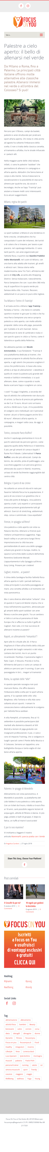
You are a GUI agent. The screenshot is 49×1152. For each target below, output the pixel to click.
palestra (18, 1060)
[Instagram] (14, 1003)
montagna (37, 1056)
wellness (20, 1078)
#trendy (29, 987)
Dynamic (9, 1038)
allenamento (26, 1020)
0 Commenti (11, 907)
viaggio (29, 1074)
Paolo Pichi (29, 1060)
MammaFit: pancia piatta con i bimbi (28, 836)
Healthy (9, 1047)
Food (37, 1042)
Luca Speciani (11, 1056)
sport (25, 1069)
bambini (22, 1024)
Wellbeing (9, 1078)
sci (41, 1065)
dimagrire (27, 1033)
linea (18, 1051)
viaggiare (19, 1074)
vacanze (9, 1074)
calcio (19, 1029)
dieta (8, 1033)
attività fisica (11, 1024)
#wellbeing (8, 987)
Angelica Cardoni (12, 843)
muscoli (9, 1060)
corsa (37, 1029)
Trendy (34, 1069)
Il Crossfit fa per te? (12, 902)
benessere (10, 1029)
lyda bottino (25, 1056)
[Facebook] (7, 1003)
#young (29, 981)
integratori (20, 1047)
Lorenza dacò (28, 1051)
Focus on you (11, 1042)
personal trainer (12, 1065)
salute (34, 1065)
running (25, 1065)
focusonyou (30, 1038)
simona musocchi (13, 1069)
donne (37, 1033)
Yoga (29, 1078)
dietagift (16, 1033)
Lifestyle (9, 1051)
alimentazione (11, 1020)
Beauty (32, 1024)
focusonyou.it (25, 1042)
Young (37, 1078)
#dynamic (8, 981)
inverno (31, 1047)
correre (28, 1029)
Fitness (19, 1038)
